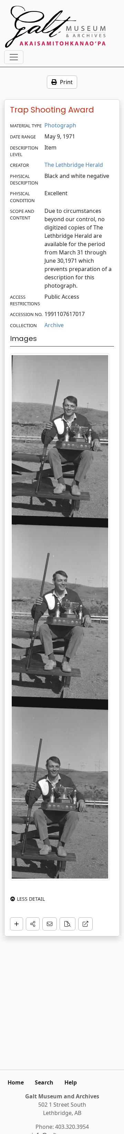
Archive (54, 325)
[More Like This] (67, 923)
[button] (33, 923)
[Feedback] (49, 923)
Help (70, 1082)
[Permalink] (85, 923)
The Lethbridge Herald (73, 165)
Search (44, 1082)
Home (16, 1082)
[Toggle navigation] (13, 57)
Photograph (60, 125)
